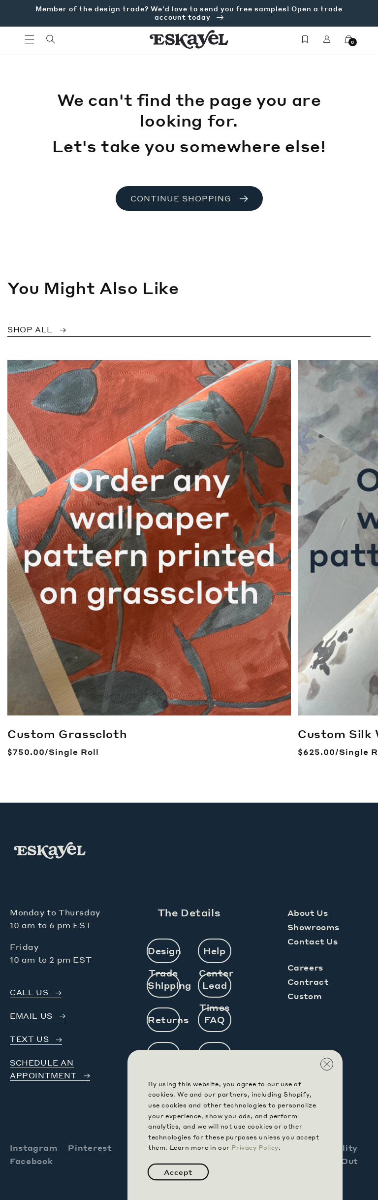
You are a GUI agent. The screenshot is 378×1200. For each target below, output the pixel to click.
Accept (178, 1172)
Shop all (30, 329)
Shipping (164, 985)
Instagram (34, 1147)
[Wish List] (305, 39)
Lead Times (214, 988)
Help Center (215, 954)
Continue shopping (180, 198)
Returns (164, 1019)
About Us (307, 913)
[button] (29, 39)
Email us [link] (31, 1016)
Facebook (31, 1161)
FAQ (214, 1019)
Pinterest (89, 1147)
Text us (29, 1039)
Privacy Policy (254, 1147)
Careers (305, 967)
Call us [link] (29, 992)
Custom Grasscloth (67, 734)
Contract (308, 981)
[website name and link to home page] (189, 39)
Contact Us (312, 941)
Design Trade (164, 954)
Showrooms (313, 927)
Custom (304, 996)
